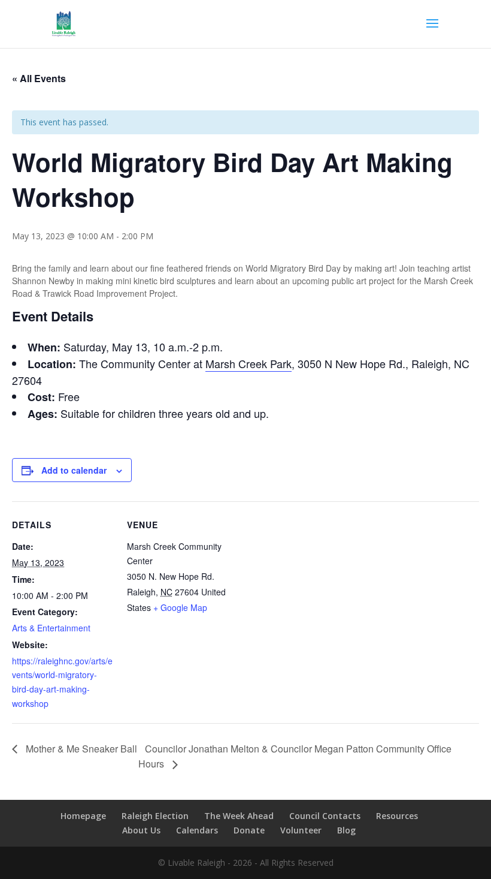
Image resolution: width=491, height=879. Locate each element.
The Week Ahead (239, 815)
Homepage (83, 815)
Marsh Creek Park (248, 363)
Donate (249, 830)
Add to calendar (74, 470)
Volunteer (301, 830)
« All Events (39, 78)
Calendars (197, 830)
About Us (141, 830)
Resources (397, 815)
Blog (346, 830)
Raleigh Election (155, 815)
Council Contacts (324, 815)
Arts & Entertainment (51, 628)
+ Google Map (180, 607)
